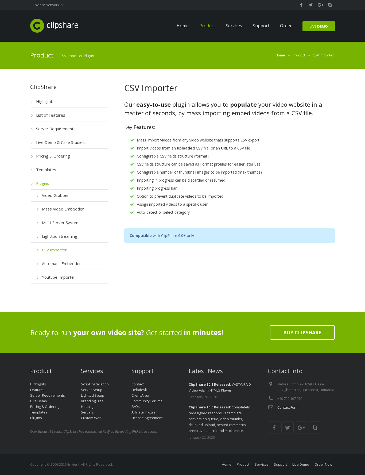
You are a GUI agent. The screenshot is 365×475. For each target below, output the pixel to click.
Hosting (87, 406)
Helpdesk (139, 389)
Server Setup (91, 389)
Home (280, 55)
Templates (38, 412)
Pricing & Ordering (44, 406)
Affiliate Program (144, 412)
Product (243, 464)
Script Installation (95, 384)
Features (37, 389)
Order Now (323, 464)
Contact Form (287, 407)
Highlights (38, 384)
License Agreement (146, 417)
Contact (137, 384)
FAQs (135, 406)
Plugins (36, 417)
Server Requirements (47, 395)
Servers (87, 412)
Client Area (140, 395)
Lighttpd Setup (92, 395)
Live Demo (38, 401)
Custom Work (92, 417)
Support (280, 464)
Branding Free (92, 401)
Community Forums (146, 401)
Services (262, 464)
